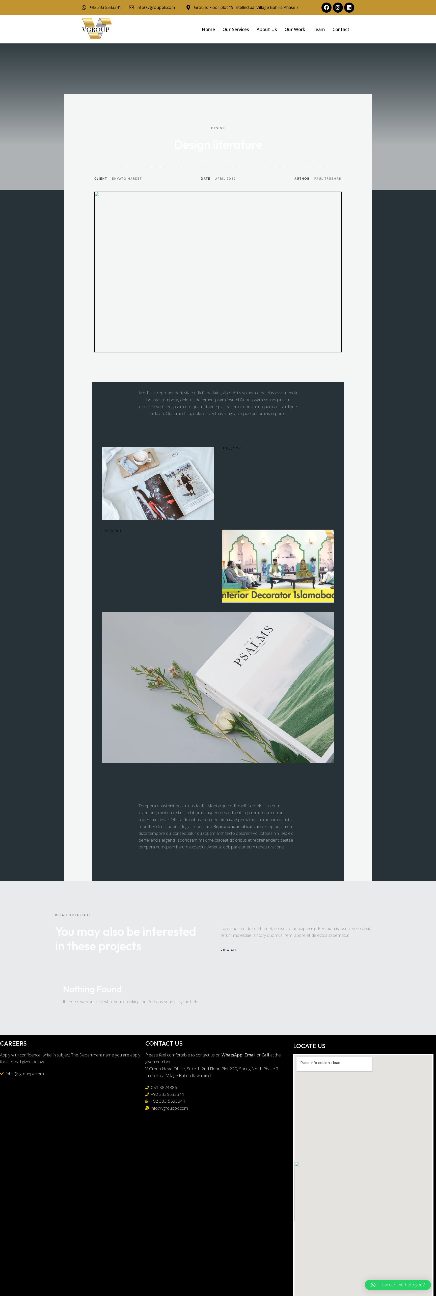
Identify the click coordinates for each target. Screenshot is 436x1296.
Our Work (295, 29)
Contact (341, 29)
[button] (398, 1285)
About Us (267, 29)
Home (208, 29)
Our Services (236, 29)
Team (319, 29)
